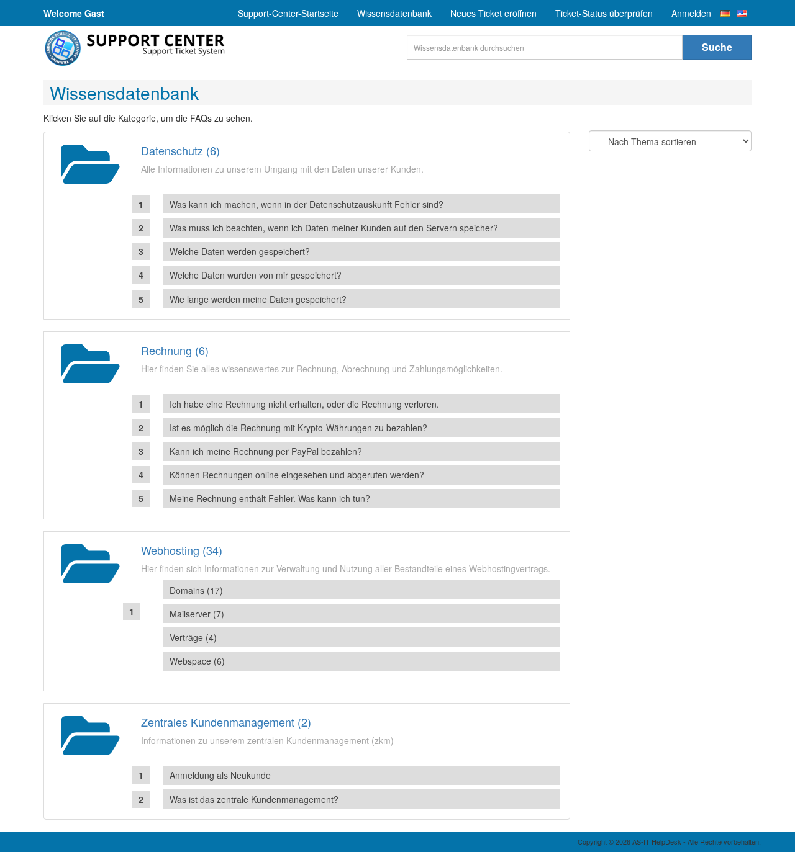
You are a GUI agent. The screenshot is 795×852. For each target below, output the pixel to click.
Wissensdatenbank (394, 13)
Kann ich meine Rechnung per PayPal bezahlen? (266, 451)
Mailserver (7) (197, 614)
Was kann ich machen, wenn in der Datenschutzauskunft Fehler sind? (306, 204)
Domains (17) (196, 590)
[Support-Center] (136, 48)
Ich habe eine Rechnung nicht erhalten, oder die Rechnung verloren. (304, 404)
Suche (717, 47)
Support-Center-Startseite (288, 13)
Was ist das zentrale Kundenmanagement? (254, 799)
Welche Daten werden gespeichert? (240, 251)
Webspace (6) (197, 661)
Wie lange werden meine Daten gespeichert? (258, 299)
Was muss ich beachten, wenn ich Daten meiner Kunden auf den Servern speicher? (334, 228)
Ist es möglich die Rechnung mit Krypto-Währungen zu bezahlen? (298, 427)
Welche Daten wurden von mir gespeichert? (256, 275)
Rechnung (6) (175, 350)
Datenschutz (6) (180, 150)
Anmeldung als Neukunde (220, 775)
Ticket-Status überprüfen (604, 13)
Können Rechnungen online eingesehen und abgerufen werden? (297, 475)
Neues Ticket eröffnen (493, 13)
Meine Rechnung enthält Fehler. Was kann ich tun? (270, 498)
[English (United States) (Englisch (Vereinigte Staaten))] (742, 13)
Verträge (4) (193, 637)
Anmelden (691, 13)
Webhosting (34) (181, 550)
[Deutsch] (725, 13)
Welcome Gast (73, 13)
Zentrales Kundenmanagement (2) (226, 722)
